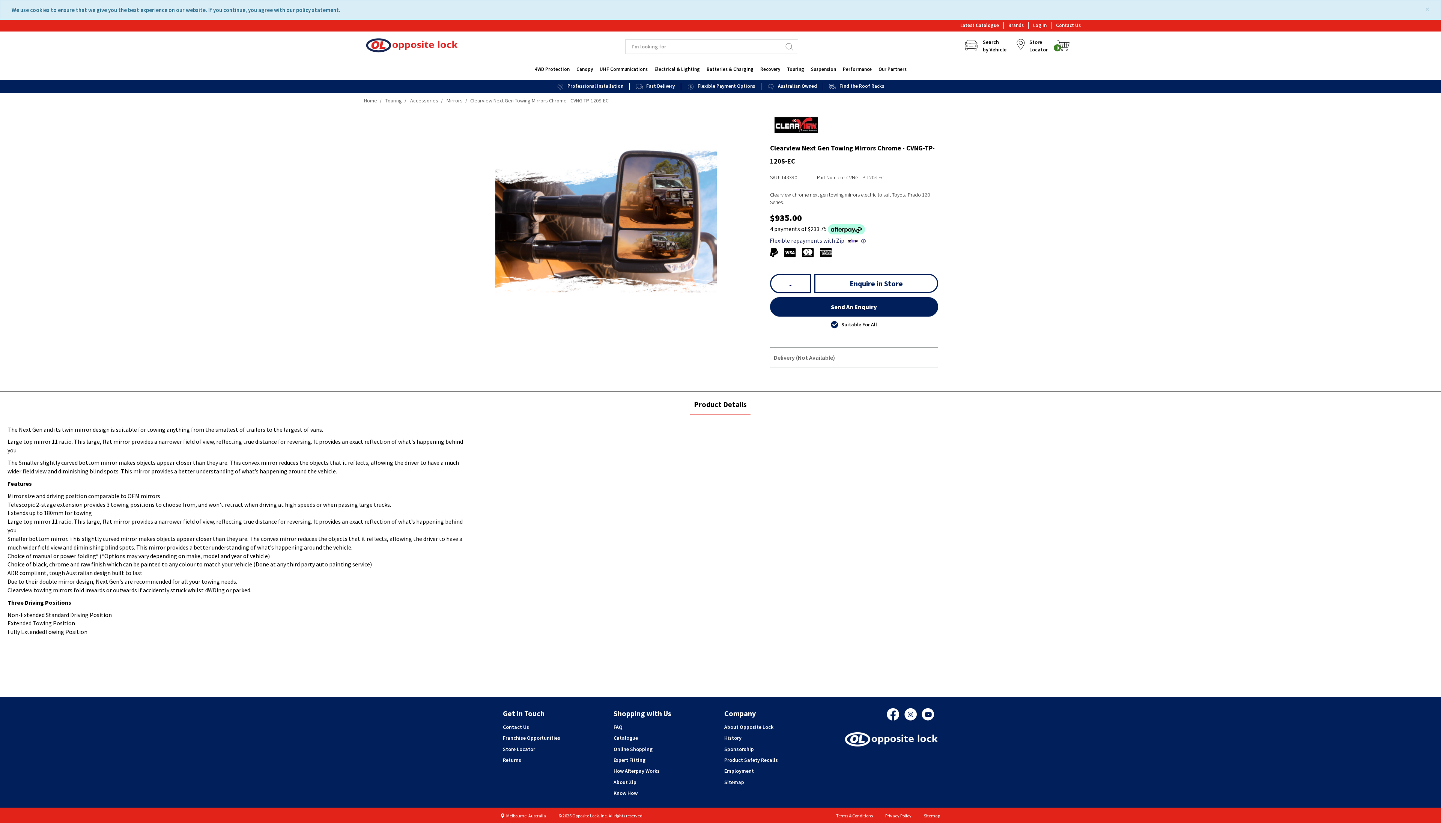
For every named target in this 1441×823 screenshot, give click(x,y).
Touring (795, 69)
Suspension (823, 69)
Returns (512, 760)
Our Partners (892, 69)
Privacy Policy (898, 815)
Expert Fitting (629, 760)
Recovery (770, 69)
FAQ (618, 727)
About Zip (625, 782)
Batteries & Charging (730, 69)
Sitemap (734, 782)
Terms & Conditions (854, 815)
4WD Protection (552, 69)
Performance (857, 69)
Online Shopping (633, 749)
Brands (1016, 25)
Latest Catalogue (979, 25)
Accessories (424, 100)
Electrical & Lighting (677, 69)
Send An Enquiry (854, 307)
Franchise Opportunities (531, 737)
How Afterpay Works (637, 770)
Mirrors (455, 100)
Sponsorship (739, 749)
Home (370, 100)
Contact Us (1068, 25)
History (733, 737)
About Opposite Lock (748, 727)
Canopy (584, 69)
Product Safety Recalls (751, 760)
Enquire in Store (876, 283)
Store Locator (519, 749)
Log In (1040, 25)
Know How (626, 793)
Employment (739, 770)
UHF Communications (624, 69)
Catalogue (626, 737)
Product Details (720, 407)
